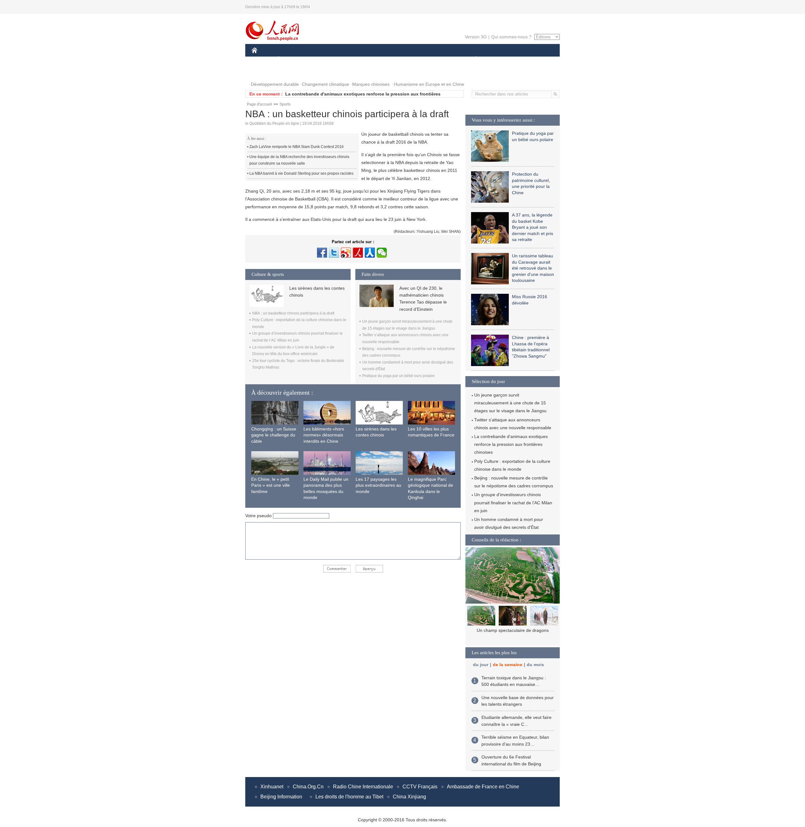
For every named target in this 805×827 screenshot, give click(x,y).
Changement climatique (325, 84)
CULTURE (403, 59)
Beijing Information (281, 796)
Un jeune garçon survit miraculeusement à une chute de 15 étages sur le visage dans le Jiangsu (510, 402)
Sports (285, 104)
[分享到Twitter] (334, 253)
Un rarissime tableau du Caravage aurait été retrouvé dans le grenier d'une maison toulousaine (533, 268)
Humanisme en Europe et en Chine (429, 84)
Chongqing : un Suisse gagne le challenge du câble (273, 435)
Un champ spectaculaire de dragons (513, 630)
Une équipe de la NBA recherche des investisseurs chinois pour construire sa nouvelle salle (299, 160)
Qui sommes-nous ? (511, 36)
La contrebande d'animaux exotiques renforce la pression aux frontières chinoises (511, 444)
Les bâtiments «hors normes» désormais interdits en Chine (323, 435)
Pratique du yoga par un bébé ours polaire (398, 376)
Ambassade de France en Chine (483, 786)
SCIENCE (374, 59)
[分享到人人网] (370, 253)
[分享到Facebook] (322, 253)
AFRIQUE (346, 59)
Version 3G (476, 36)
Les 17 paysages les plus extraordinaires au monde (378, 485)
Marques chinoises (371, 84)
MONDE (319, 59)
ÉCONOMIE (290, 59)
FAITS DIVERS (438, 59)
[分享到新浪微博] (346, 253)
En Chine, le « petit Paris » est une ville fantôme (270, 485)
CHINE (262, 59)
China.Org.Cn (308, 786)
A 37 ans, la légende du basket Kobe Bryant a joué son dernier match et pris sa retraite (532, 227)
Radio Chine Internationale (363, 786)
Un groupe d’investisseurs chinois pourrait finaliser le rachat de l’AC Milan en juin (513, 502)
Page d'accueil (259, 104)
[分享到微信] (382, 253)
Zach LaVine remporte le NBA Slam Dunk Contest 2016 (296, 147)
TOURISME (526, 59)
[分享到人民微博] (358, 253)
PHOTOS (265, 71)
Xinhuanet (271, 786)
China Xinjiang (409, 796)
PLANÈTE (472, 59)
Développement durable (275, 84)
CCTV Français (419, 786)
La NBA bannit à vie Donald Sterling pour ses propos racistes (301, 173)
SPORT (498, 59)
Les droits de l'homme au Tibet (349, 796)
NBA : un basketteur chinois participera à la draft (293, 313)
